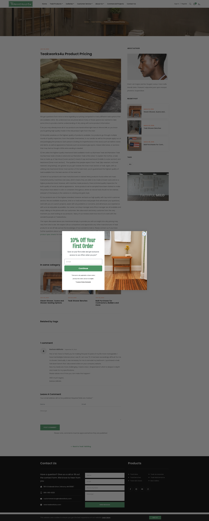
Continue (83, 268)
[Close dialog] (144, 234)
